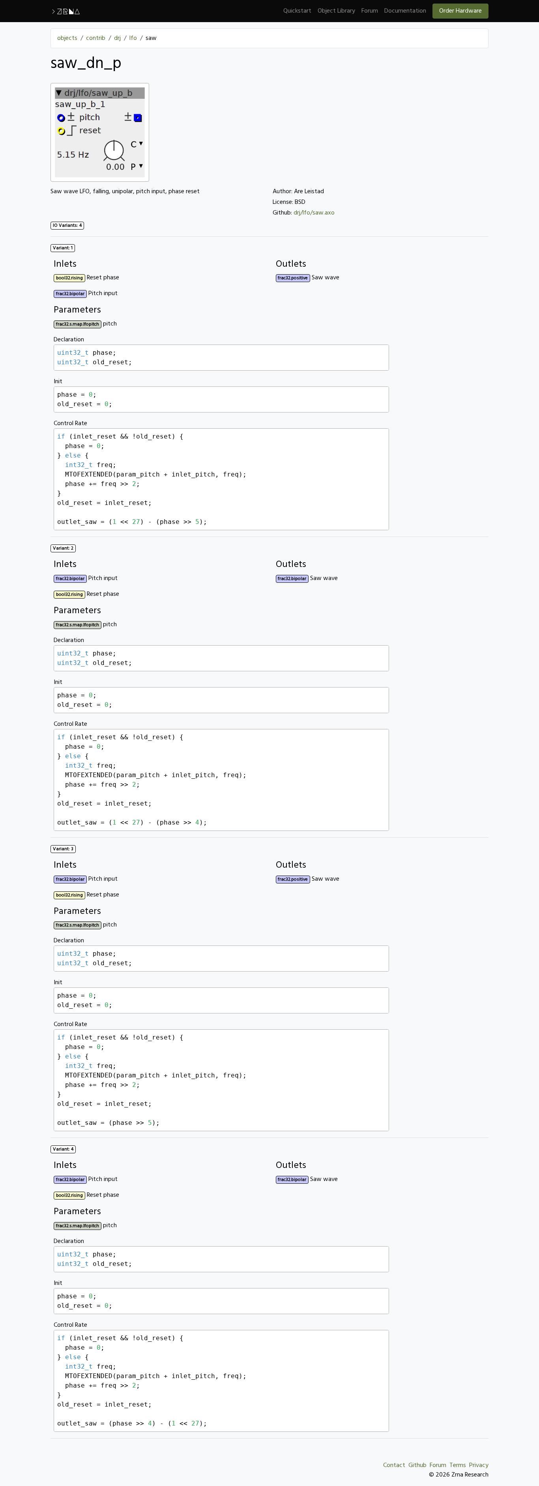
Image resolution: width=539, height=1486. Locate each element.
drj (117, 38)
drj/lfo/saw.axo (314, 213)
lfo (133, 38)
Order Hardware (460, 11)
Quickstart (297, 11)
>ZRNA (65, 11)
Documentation (405, 11)
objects (67, 38)
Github (417, 1465)
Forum (369, 11)
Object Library (336, 11)
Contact (394, 1465)
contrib (95, 38)
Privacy (478, 1465)
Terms (457, 1465)
